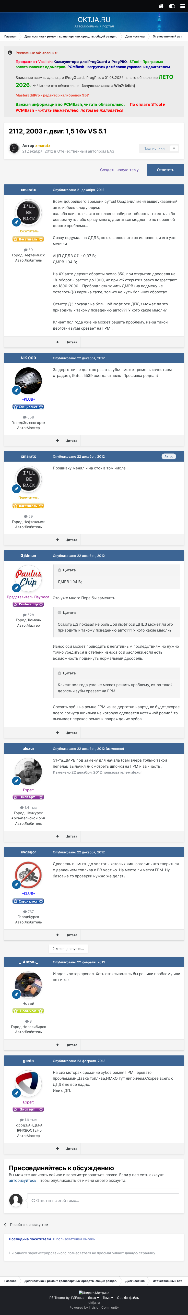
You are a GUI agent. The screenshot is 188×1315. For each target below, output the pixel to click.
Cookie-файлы (128, 1298)
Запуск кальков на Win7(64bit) (108, 86)
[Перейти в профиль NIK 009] (28, 380)
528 (30, 615)
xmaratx (28, 189)
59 (30, 250)
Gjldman (28, 555)
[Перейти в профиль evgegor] (28, 874)
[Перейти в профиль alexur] (28, 771)
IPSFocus (77, 1298)
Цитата (71, 342)
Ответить (165, 169)
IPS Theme (57, 1298)
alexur (28, 748)
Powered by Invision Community (94, 1307)
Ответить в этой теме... (57, 1200)
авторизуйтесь (22, 1180)
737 (30, 911)
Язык (92, 1298)
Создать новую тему (119, 169)
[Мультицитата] (57, 342)
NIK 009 (28, 358)
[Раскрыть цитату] (60, 570)
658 (30, 417)
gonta (28, 1060)
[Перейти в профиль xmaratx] (14, 148)
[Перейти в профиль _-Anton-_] (28, 984)
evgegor (28, 852)
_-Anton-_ (28, 962)
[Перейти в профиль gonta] (28, 1083)
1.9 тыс (30, 1120)
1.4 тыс (30, 807)
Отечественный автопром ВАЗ (85, 151)
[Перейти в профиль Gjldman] (28, 578)
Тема (107, 1298)
